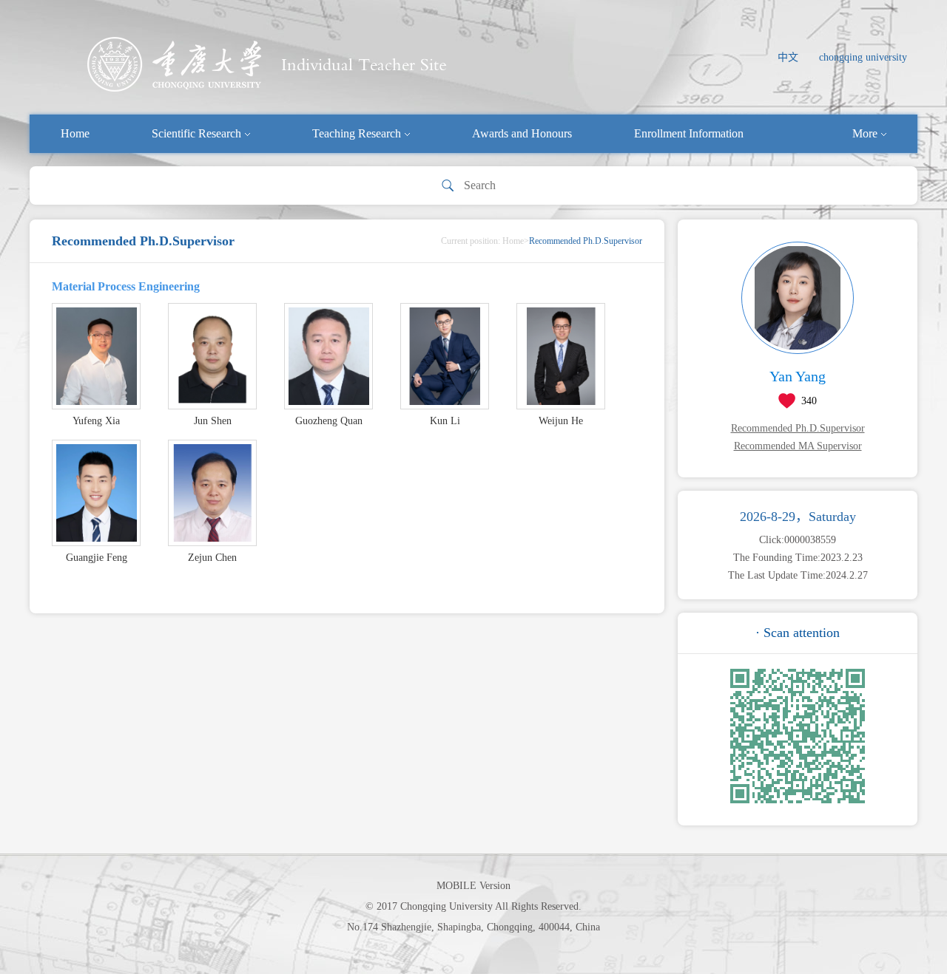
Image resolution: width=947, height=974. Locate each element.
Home (75, 133)
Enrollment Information (689, 133)
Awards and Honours (522, 133)
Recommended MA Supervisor (798, 446)
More (864, 133)
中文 (788, 57)
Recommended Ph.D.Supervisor (798, 428)
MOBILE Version (473, 885)
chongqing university (863, 57)
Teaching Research (356, 133)
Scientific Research (196, 133)
